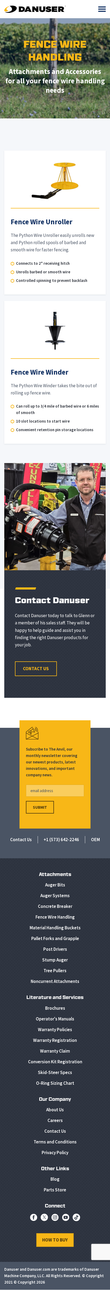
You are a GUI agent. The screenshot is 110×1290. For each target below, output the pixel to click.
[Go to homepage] (35, 9)
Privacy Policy (55, 1152)
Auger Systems (55, 895)
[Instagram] (55, 1219)
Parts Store (55, 1190)
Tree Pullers (55, 971)
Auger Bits (55, 885)
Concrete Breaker (55, 906)
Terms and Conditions (55, 1142)
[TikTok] (76, 1219)
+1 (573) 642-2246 (61, 839)
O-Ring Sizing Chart (55, 1083)
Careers (55, 1120)
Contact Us (36, 669)
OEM (95, 839)
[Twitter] (44, 1219)
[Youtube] (65, 1219)
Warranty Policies (55, 1029)
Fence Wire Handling (55, 917)
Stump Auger (55, 960)
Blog (55, 1179)
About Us (55, 1110)
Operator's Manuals (55, 1019)
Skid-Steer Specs (55, 1072)
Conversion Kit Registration (55, 1062)
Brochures (55, 1008)
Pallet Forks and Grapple (55, 938)
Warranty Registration (55, 1040)
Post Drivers (55, 949)
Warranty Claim (55, 1051)
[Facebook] (33, 1219)
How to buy (55, 1240)
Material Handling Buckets (55, 928)
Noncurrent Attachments (55, 981)
